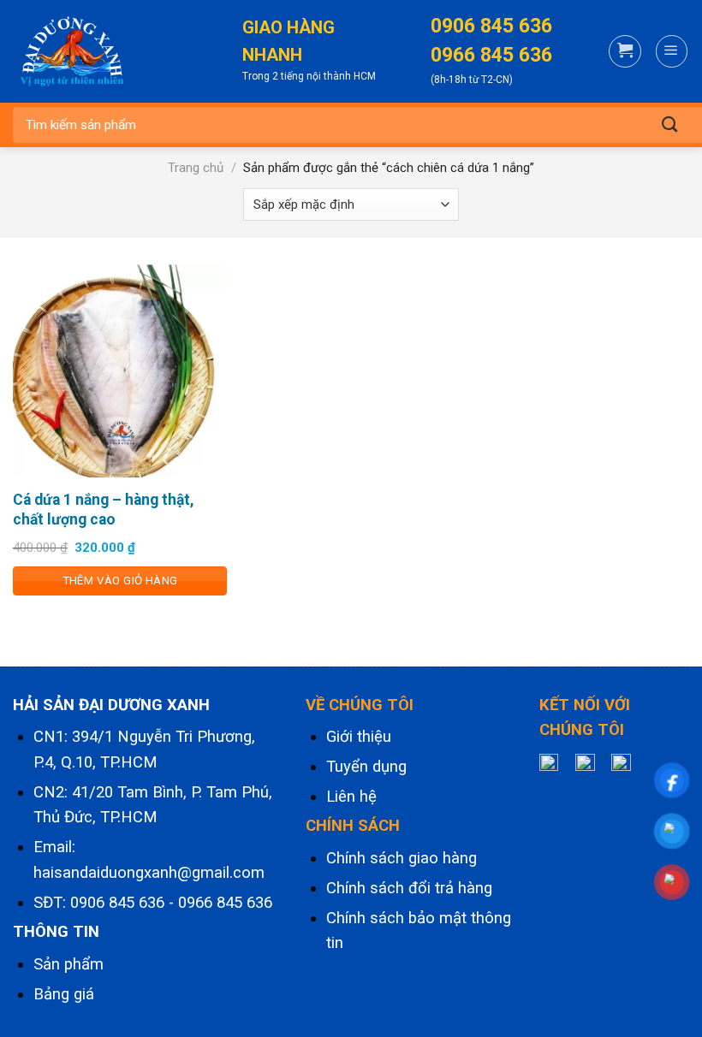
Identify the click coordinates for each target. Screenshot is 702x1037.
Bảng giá (63, 994)
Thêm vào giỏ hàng (120, 580)
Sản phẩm (68, 964)
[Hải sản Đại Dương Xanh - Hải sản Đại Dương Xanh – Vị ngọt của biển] (98, 51)
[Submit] (669, 125)
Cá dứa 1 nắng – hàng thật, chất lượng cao (103, 509)
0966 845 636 (225, 902)
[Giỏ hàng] (624, 51)
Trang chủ (195, 167)
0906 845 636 (117, 902)
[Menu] (671, 51)
